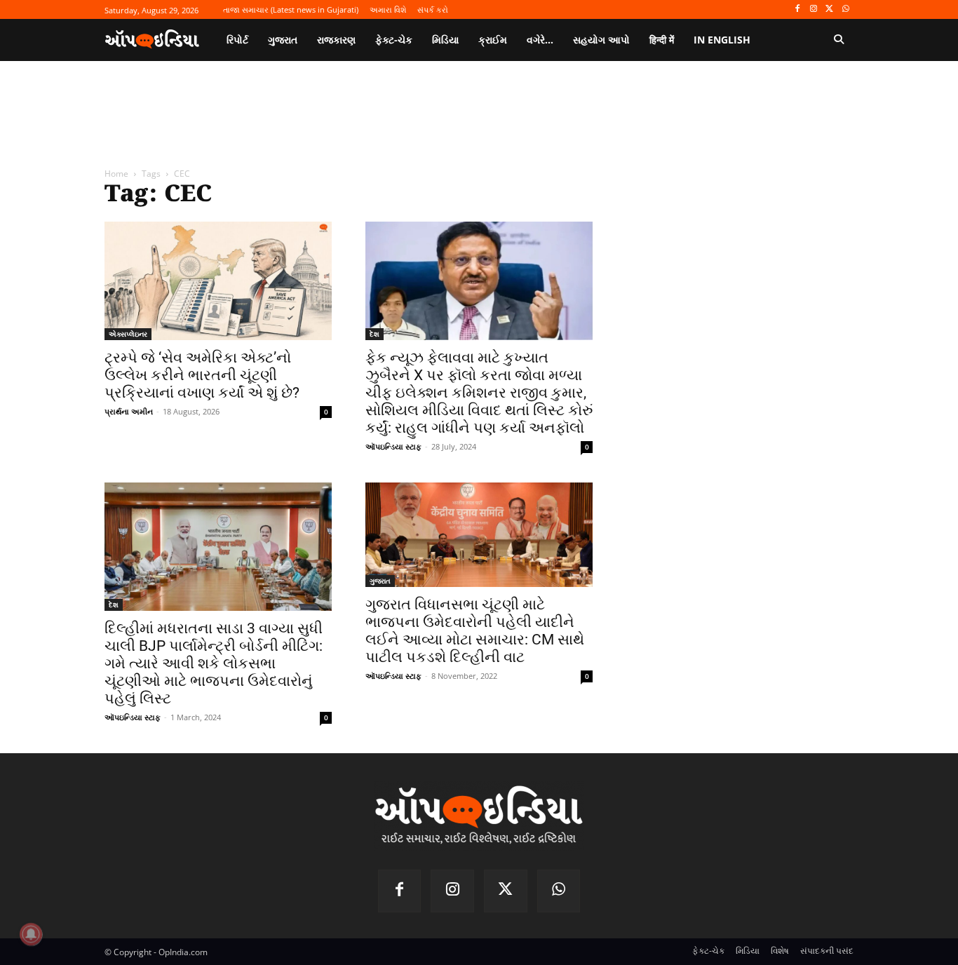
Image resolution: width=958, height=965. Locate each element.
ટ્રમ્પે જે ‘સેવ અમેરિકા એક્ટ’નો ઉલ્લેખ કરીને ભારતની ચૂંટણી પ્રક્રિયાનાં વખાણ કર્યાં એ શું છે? (201, 375)
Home (116, 174)
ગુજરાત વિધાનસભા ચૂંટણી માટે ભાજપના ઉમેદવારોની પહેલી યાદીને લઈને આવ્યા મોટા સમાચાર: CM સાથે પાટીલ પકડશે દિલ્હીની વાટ (474, 631)
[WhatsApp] (845, 9)
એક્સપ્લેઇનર (128, 334)
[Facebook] (798, 9)
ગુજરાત (380, 581)
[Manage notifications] (31, 934)
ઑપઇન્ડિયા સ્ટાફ (393, 446)
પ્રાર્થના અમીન (128, 411)
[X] (829, 9)
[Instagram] (814, 9)
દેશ (374, 334)
